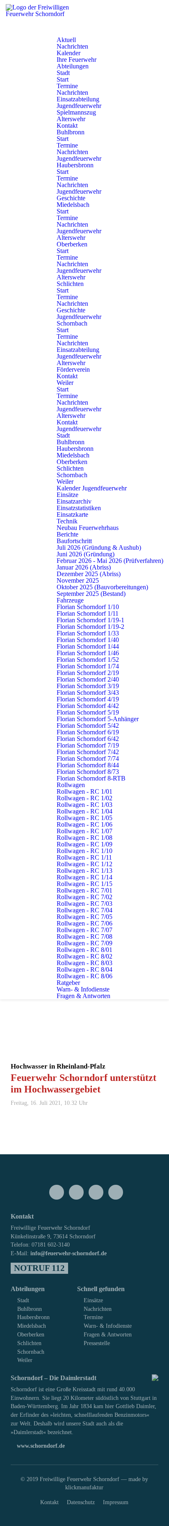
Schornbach (30, 1351)
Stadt (23, 1300)
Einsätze (93, 1300)
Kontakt (49, 1502)
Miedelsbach (31, 1325)
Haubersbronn (33, 1317)
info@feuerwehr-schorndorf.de (68, 1253)
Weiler (24, 1360)
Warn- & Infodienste (108, 1325)
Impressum (115, 1502)
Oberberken (30, 1334)
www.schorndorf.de (40, 1445)
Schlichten (29, 1343)
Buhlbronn (29, 1309)
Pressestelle (97, 1343)
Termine (93, 1317)
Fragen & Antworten (108, 1334)
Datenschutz (81, 1502)
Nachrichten (98, 1309)
